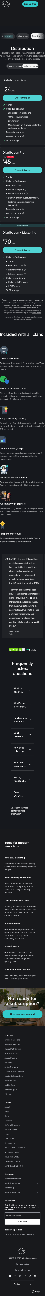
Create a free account (22, 1014)
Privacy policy (22, 1264)
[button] (22, 1284)
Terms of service (22, 1270)
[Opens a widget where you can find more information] (35, 1291)
